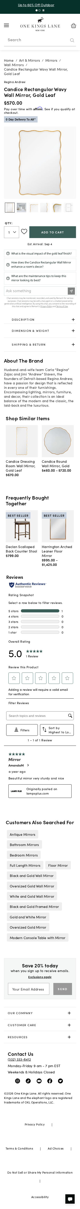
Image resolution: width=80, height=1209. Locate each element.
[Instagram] (18, 1080)
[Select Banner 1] (39, 10)
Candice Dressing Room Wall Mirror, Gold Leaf (20, 466)
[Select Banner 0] (37, 10)
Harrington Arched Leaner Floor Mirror (57, 551)
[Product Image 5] (68, 207)
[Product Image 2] (33, 207)
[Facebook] (50, 1080)
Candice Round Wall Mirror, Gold (56, 463)
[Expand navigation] (10, 25)
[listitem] (22, 834)
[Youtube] (40, 1080)
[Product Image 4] (57, 207)
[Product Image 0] (10, 207)
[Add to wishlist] (24, 231)
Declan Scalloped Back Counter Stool (21, 548)
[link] (40, 320)
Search (14, 39)
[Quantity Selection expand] (15, 232)
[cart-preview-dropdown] (73, 25)
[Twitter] (61, 1080)
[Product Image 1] (21, 207)
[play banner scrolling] (43, 10)
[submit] (72, 40)
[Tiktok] (29, 1080)
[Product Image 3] (45, 207)
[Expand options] (73, 319)
